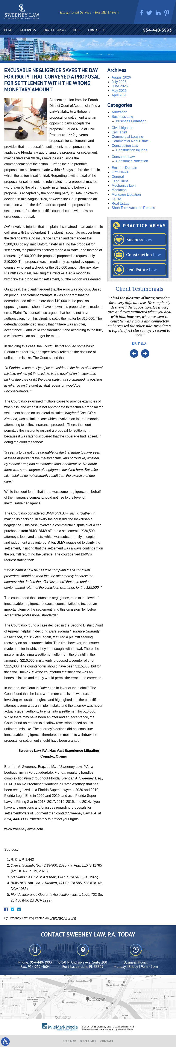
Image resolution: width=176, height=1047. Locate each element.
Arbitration (119, 112)
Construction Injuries (131, 150)
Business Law (122, 116)
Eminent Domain (124, 167)
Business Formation (131, 121)
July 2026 (119, 82)
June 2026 (120, 86)
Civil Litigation (122, 128)
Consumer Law (123, 157)
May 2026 (119, 90)
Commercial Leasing (127, 136)
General (118, 177)
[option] (139, 322)
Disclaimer (88, 1041)
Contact (107, 1041)
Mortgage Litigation (126, 194)
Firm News (120, 172)
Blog (76, 30)
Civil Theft (119, 132)
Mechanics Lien (124, 185)
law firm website (94, 1029)
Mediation (119, 190)
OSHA (116, 199)
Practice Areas (55, 30)
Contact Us (96, 30)
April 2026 (119, 95)
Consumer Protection (132, 161)
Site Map (69, 1041)
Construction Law (125, 145)
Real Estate (120, 203)
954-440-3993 (157, 30)
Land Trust (120, 181)
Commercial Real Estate (130, 141)
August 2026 (121, 77)
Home (8, 30)
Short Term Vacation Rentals (133, 208)
